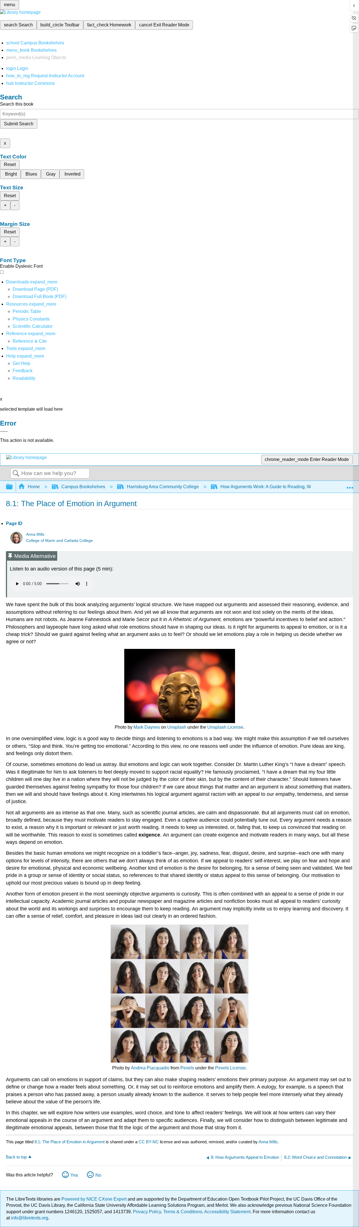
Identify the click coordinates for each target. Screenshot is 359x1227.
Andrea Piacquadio (150, 1067)
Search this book (16, 104)
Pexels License (230, 1067)
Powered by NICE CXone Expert (94, 1199)
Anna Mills (35, 534)
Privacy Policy (147, 1211)
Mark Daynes (147, 727)
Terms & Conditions (182, 1211)
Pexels (187, 1067)
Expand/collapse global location (349, 485)
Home (34, 486)
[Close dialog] (4, 431)
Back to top (16, 1157)
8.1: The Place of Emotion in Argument (69, 1141)
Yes (74, 1175)
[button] (23, 370)
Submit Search (18, 123)
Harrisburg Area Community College (163, 486)
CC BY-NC (149, 1141)
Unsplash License (225, 727)
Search (16, 473)
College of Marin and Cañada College (59, 540)
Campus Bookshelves (83, 486)
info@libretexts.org (29, 1217)
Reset (10, 164)
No (98, 1175)
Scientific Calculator (32, 326)
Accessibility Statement (227, 1211)
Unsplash (176, 727)
